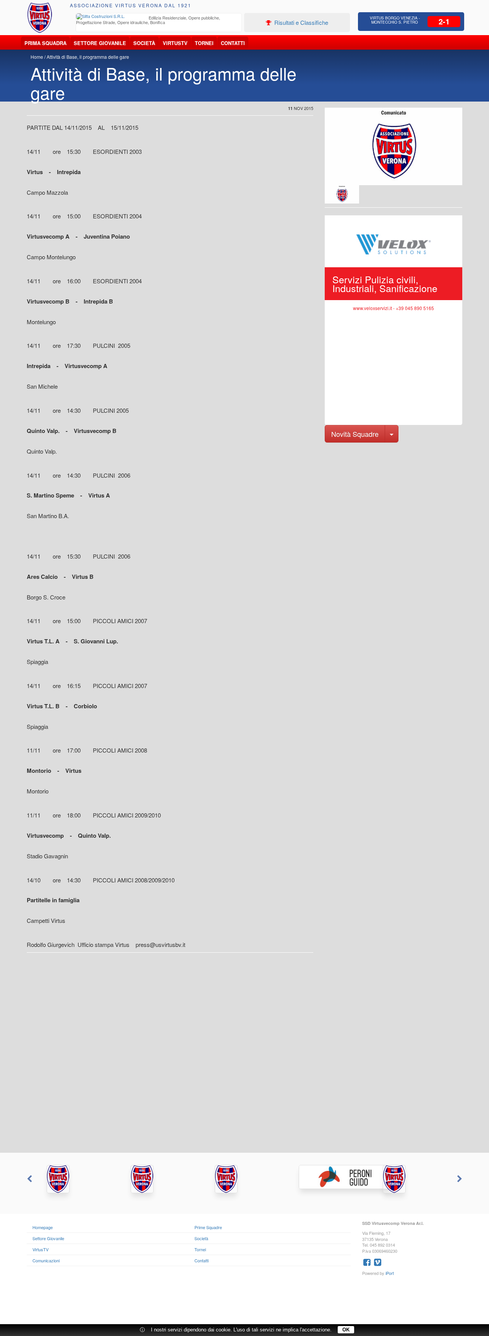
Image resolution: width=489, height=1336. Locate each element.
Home (37, 56)
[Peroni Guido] (329, 1177)
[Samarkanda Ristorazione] (160, 1179)
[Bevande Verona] (76, 1179)
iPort (389, 1273)
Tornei (204, 43)
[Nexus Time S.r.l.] (244, 1179)
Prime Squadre (208, 1227)
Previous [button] (28, 1179)
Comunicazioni (46, 1260)
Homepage (42, 1227)
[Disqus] (244, 1055)
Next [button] (460, 1179)
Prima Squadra (45, 43)
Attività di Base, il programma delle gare (88, 56)
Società (144, 43)
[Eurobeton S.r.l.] (413, 1179)
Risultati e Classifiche (300, 22)
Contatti (233, 43)
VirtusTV (175, 43)
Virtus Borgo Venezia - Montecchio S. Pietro (395, 20)
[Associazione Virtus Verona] (40, 18)
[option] (159, 20)
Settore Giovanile (100, 43)
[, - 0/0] (342, 194)
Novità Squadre (355, 434)
